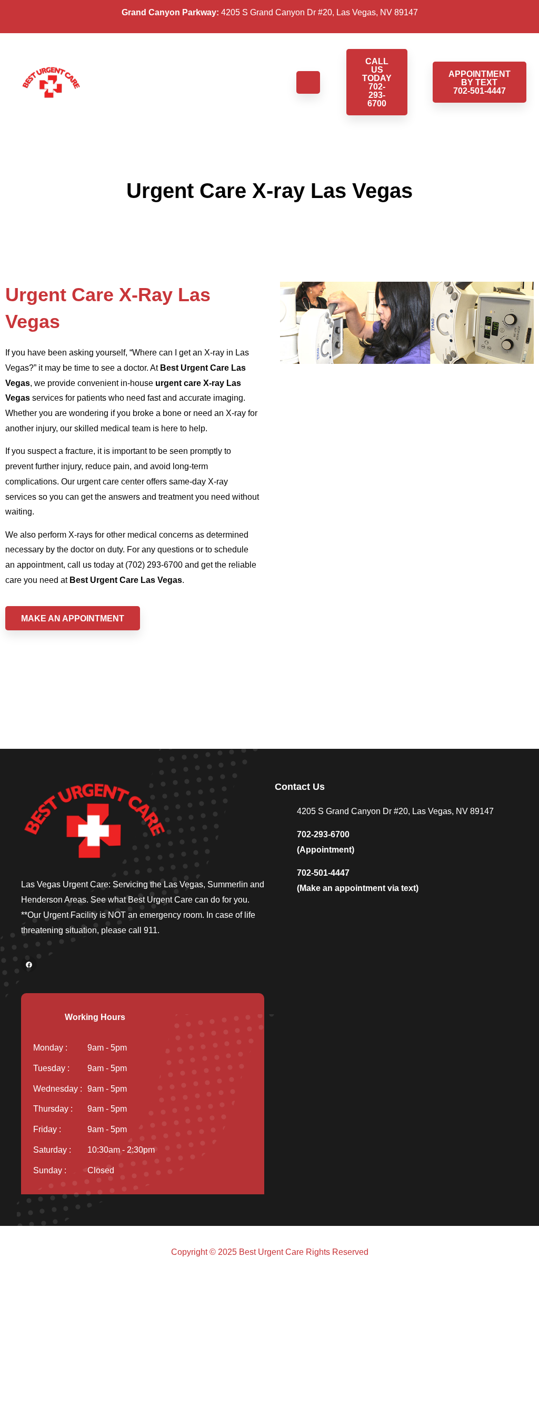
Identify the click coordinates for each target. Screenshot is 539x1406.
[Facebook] (29, 964)
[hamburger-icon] (308, 82)
